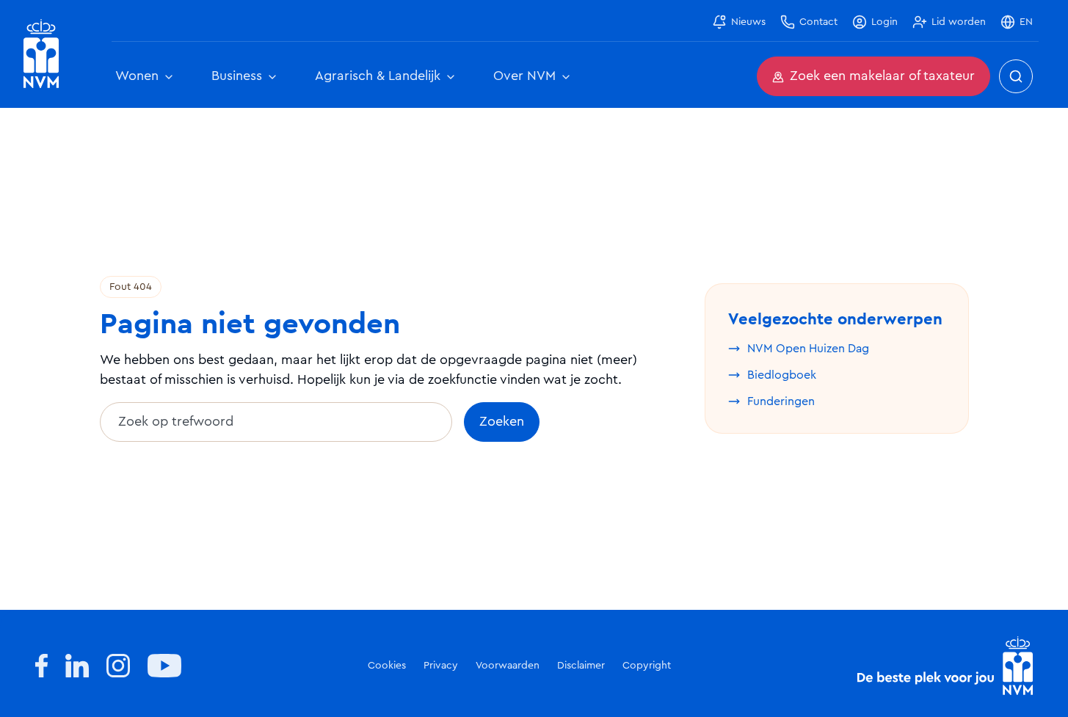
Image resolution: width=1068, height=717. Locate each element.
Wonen (137, 76)
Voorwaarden (508, 665)
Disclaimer (581, 665)
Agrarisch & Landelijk (377, 76)
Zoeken (501, 422)
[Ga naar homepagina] (41, 54)
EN (1026, 22)
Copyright (646, 665)
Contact (818, 22)
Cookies (387, 665)
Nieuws (748, 22)
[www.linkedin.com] (77, 665)
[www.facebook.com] (41, 665)
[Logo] (945, 665)
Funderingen (781, 401)
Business (236, 76)
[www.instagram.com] (118, 665)
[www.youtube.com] (164, 665)
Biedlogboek (781, 375)
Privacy (441, 665)
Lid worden (958, 22)
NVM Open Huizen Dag (808, 348)
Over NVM (524, 76)
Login (884, 22)
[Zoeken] (1016, 76)
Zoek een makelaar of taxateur (882, 76)
